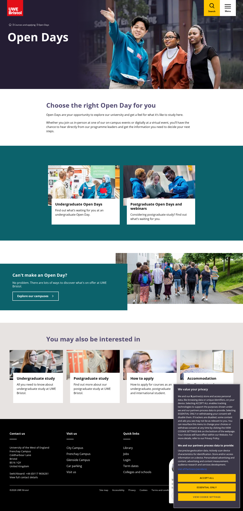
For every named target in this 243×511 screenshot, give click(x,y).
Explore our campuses (32, 296)
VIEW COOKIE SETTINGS (207, 497)
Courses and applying (25, 24)
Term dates (131, 466)
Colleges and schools (137, 472)
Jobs (126, 454)
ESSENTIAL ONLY (207, 487)
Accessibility (118, 490)
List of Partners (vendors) (192, 469)
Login (127, 460)
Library (128, 448)
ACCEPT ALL (207, 478)
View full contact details (24, 477)
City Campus (75, 448)
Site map (103, 490)
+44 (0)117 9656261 (37, 473)
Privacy (132, 490)
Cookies (143, 490)
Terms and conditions (162, 490)
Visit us (71, 472)
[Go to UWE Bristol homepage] (10, 24)
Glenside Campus (78, 460)
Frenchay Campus (79, 454)
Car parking (74, 466)
